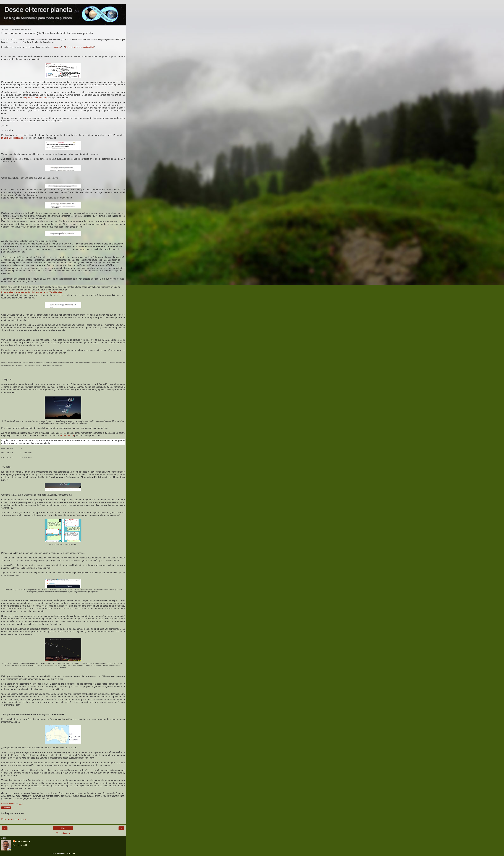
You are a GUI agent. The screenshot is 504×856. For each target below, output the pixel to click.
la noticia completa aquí (12, 138)
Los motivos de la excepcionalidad (79, 47)
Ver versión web (63, 833)
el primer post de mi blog (35, 98)
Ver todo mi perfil (20, 845)
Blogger (72, 853)
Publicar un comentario (14, 819)
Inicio (63, 828)
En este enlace (67, 435)
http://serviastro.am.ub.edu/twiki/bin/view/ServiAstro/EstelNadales (31, 292)
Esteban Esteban (22, 841)
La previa (57, 47)
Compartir (6, 808)
